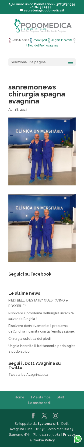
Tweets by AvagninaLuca (28, 374)
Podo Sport (40, 40)
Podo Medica (20, 40)
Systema (45, 424)
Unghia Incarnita (61, 40)
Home (19, 397)
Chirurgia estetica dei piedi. (29, 339)
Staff (60, 397)
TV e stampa (40, 397)
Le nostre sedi (39, 403)
